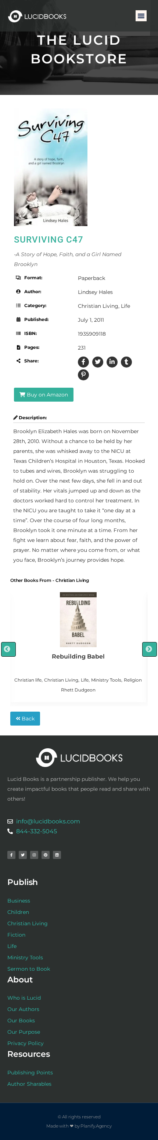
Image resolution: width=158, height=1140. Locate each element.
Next (149, 649)
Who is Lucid (24, 998)
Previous (8, 649)
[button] (141, 15)
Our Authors (23, 1009)
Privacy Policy (25, 1043)
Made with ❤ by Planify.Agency (79, 1126)
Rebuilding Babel (78, 656)
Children (18, 912)
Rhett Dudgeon (78, 690)
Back (27, 718)
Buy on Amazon (46, 394)
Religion (133, 680)
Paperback (91, 278)
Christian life (28, 680)
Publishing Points (30, 1072)
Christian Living (98, 306)
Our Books (21, 1020)
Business (18, 900)
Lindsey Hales (95, 292)
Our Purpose (23, 1032)
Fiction (16, 934)
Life (125, 306)
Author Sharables (29, 1084)
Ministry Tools (106, 680)
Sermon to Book (28, 969)
